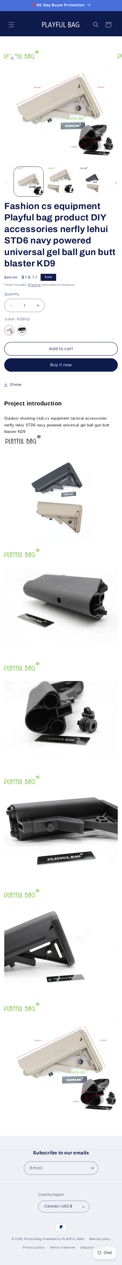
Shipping (34, 284)
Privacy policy (34, 1247)
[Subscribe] (91, 1168)
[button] (11, 24)
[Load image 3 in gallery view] (93, 181)
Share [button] (16, 385)
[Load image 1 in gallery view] (28, 181)
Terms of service (62, 1247)
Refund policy (99, 1239)
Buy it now (61, 365)
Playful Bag (33, 1239)
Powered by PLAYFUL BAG (63, 1239)
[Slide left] (6, 183)
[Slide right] (116, 183)
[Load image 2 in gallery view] (61, 181)
